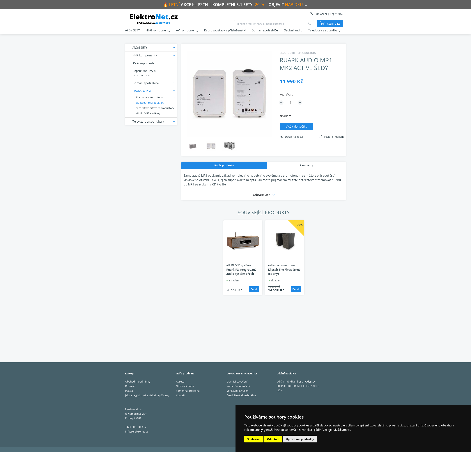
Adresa (180, 381)
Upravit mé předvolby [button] (300, 439)
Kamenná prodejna (188, 390)
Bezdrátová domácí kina (241, 395)
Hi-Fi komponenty (158, 30)
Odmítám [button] (273, 439)
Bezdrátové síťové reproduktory (154, 108)
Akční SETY (132, 30)
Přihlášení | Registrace (329, 14)
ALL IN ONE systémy (147, 113)
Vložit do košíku (296, 126)
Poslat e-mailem (334, 136)
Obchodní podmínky (137, 381)
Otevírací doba (185, 386)
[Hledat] (310, 23)
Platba (129, 390)
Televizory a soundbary (324, 30)
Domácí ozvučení (237, 381)
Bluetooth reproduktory (149, 102)
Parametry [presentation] (306, 165)
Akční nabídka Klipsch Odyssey (296, 381)
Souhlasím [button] (254, 439)
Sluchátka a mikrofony (149, 97)
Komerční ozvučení (238, 386)
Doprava (130, 386)
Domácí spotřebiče (265, 30)
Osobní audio (293, 30)
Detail (254, 289)
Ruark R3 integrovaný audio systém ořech (241, 272)
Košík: (333, 23)
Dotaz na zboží (294, 136)
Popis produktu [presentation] (224, 165)
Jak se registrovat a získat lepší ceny (147, 395)
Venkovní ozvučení (238, 390)
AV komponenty (187, 30)
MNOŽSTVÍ (287, 95)
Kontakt (180, 395)
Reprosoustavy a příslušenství (225, 30)
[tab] (224, 165)
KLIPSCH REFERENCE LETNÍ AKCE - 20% (298, 388)
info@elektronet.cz (136, 431)
